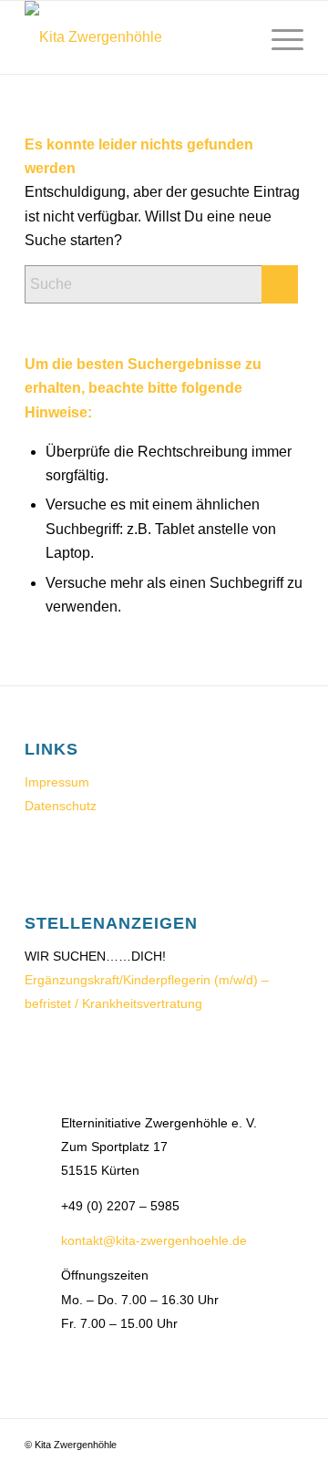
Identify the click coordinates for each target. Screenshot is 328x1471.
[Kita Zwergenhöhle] (136, 37)
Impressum (57, 782)
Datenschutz (61, 805)
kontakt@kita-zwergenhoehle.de (154, 1240)
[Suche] (235, 37)
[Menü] (278, 37)
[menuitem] (235, 37)
